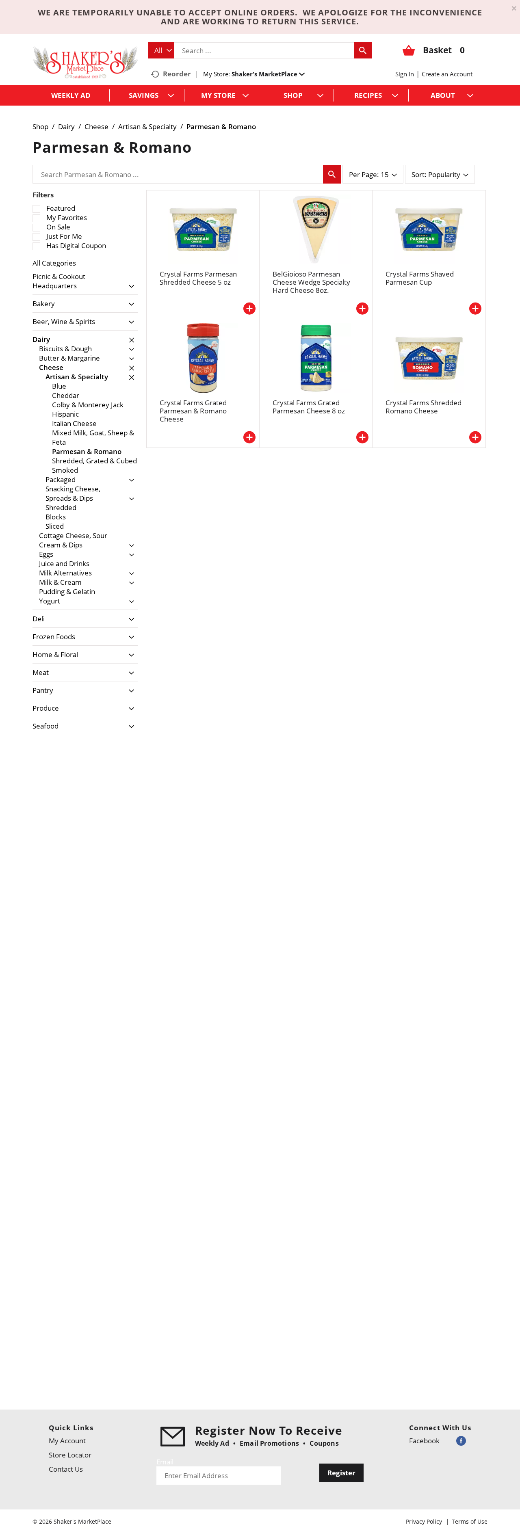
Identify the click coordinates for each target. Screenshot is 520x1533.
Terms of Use (470, 1521)
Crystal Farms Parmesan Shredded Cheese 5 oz (198, 278)
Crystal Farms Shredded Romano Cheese (424, 406)
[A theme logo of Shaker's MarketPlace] (85, 62)
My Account (67, 1440)
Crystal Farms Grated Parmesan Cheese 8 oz (309, 406)
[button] (268, 74)
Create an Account (447, 74)
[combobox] (161, 50)
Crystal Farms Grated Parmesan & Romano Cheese (193, 411)
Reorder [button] (177, 73)
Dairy (66, 126)
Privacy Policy (424, 1521)
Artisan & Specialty (147, 126)
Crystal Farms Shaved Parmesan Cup (420, 278)
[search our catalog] (363, 50)
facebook (424, 1440)
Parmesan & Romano (221, 126)
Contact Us (66, 1469)
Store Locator (70, 1454)
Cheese (96, 126)
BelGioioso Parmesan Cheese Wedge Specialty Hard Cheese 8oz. (311, 282)
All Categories (54, 263)
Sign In (404, 74)
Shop (40, 126)
